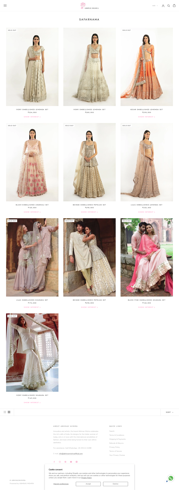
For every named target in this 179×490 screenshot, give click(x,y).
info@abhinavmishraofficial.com (71, 453)
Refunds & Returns (116, 443)
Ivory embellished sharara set (32, 395)
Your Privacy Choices (117, 455)
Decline (115, 484)
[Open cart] (174, 5)
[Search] (168, 5)
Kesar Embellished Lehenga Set (147, 109)
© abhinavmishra (18, 480)
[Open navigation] (5, 5)
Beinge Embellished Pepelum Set (89, 205)
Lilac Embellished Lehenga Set (147, 205)
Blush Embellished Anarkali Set (32, 205)
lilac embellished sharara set (32, 300)
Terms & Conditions (116, 435)
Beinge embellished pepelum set (89, 300)
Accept (88, 484)
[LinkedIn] (76, 461)
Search (111, 431)
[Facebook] (54, 461)
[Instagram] (60, 461)
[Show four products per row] (9, 412)
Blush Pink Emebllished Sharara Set (147, 300)
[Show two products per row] (5, 412)
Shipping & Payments (117, 439)
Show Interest (31, 117)
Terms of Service (115, 451)
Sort (169, 412)
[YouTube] (71, 461)
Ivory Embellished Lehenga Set (32, 109)
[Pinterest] (65, 461)
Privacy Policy (86, 478)
